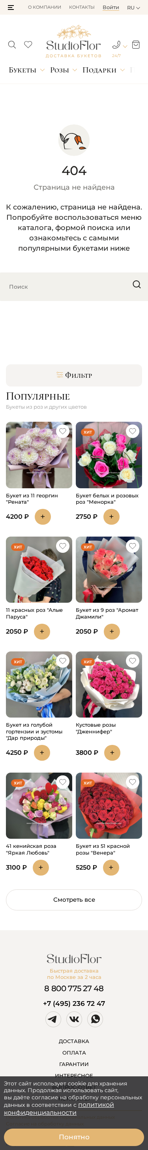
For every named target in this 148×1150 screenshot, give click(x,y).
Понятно (74, 1137)
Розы (59, 70)
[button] (11, 7)
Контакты (82, 7)
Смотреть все (74, 899)
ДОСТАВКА (74, 1041)
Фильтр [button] (78, 375)
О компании (44, 7)
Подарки (99, 70)
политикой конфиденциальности (59, 1108)
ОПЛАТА (74, 1052)
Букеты (22, 70)
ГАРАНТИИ (74, 1064)
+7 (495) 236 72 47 (74, 1003)
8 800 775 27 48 (73, 988)
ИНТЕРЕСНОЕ (74, 1075)
